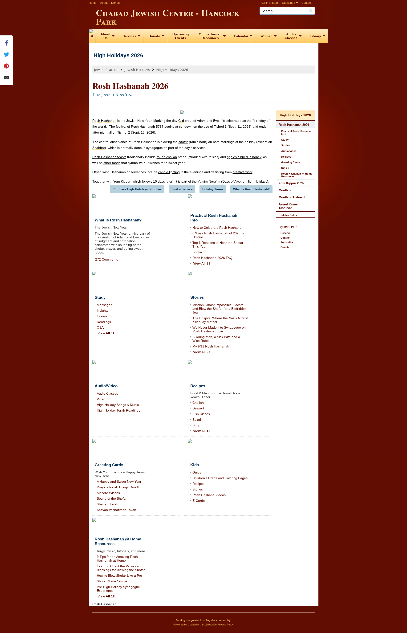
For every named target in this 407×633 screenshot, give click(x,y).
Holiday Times (212, 189)
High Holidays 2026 (118, 55)
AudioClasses (291, 36)
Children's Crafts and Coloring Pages (220, 478)
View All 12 (106, 596)
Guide (196, 472)
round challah (167, 157)
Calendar (241, 36)
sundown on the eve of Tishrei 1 (203, 126)
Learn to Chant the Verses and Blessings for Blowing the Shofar (121, 568)
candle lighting (169, 172)
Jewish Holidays (137, 69)
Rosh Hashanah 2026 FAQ (212, 258)
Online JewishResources (210, 36)
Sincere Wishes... (110, 493)
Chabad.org (194, 624)
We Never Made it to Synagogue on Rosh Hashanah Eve (219, 329)
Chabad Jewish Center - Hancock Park (168, 16)
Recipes (198, 484)
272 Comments (106, 259)
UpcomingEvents (180, 36)
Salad (196, 419)
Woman (266, 36)
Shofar (197, 252)
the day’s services (192, 148)
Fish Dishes (201, 414)
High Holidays (257, 181)
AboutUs (105, 36)
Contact (306, 2)
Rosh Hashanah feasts (109, 157)
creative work (242, 172)
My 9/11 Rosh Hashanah (210, 346)
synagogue (154, 148)
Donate (116, 2)
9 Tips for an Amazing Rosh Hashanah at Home (117, 558)
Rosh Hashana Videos (209, 495)
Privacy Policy (225, 624)
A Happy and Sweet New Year (119, 481)
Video (101, 399)
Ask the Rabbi (270, 2)
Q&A (100, 327)
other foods (111, 163)
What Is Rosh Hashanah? (251, 189)
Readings (104, 322)
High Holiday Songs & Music (118, 405)
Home (93, 2)
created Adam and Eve (202, 121)
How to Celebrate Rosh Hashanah (217, 227)
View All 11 (106, 333)
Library (315, 36)
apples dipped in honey (244, 157)
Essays (102, 316)
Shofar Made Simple (112, 581)
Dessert (198, 408)
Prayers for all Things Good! (118, 487)
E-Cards (198, 500)
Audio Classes (107, 393)
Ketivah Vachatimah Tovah (116, 510)
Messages (104, 305)
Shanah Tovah (107, 504)
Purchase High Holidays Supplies (137, 189)
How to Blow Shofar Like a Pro (119, 575)
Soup (196, 425)
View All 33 (201, 263)
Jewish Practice (106, 69)
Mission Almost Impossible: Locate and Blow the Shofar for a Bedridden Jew (219, 308)
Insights (102, 310)
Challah (198, 402)
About (104, 2)
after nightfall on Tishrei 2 (111, 132)
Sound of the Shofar (112, 498)
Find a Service (181, 189)
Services (129, 36)
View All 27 (201, 352)
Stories (197, 489)
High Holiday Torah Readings (118, 410)
